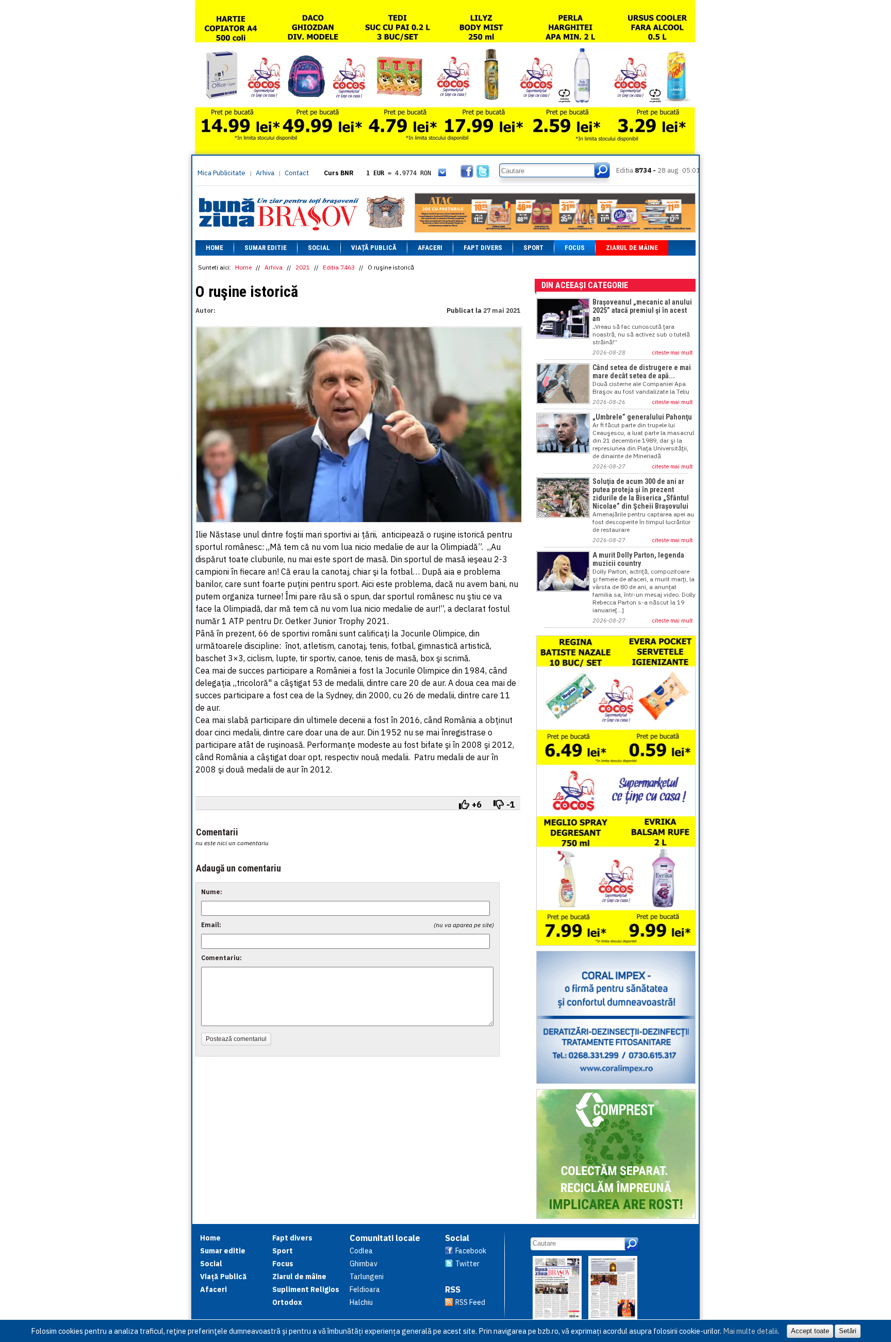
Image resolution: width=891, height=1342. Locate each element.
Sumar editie (265, 247)
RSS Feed (470, 1302)
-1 (510, 804)
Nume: (211, 892)
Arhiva (265, 173)
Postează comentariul (236, 1039)
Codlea (361, 1250)
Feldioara (365, 1289)
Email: (211, 925)
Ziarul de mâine (632, 247)
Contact (297, 173)
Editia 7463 (339, 267)
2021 (302, 267)
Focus (575, 247)
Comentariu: (221, 958)
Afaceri (430, 247)
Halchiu (361, 1302)
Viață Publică (374, 247)
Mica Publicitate (221, 173)
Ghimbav (363, 1263)
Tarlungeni (367, 1276)
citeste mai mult (672, 352)
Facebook (470, 1250)
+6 (477, 804)
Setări (847, 1331)
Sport (533, 247)
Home (214, 247)
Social (319, 247)
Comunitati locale (385, 1238)
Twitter (467, 1263)
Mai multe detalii (750, 1331)
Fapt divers (483, 247)
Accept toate (810, 1331)
